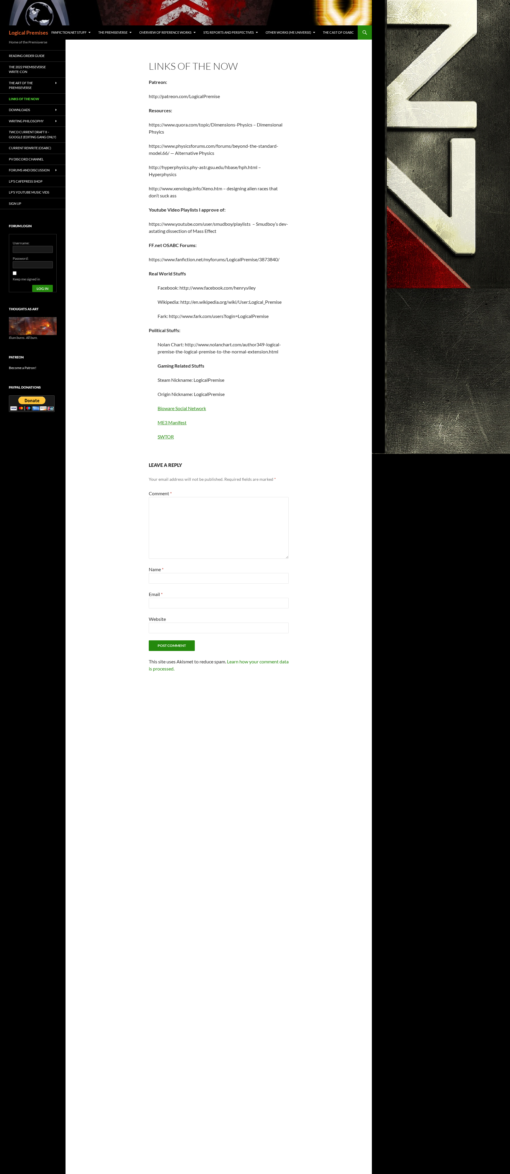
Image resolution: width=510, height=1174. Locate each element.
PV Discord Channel (26, 159)
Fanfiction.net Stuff (68, 32)
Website (157, 619)
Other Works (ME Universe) (288, 32)
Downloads (19, 110)
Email (156, 594)
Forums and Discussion (29, 170)
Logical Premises (28, 32)
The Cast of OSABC (338, 32)
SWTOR (166, 436)
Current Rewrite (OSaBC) (30, 148)
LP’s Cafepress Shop (25, 181)
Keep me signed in (26, 279)
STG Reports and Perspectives (228, 32)
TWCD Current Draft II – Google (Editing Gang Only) (32, 134)
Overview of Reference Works (165, 32)
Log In (42, 288)
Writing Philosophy (26, 121)
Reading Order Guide (27, 56)
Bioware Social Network (182, 408)
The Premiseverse (113, 32)
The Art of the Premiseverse (21, 85)
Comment (160, 493)
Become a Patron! (22, 368)
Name (156, 569)
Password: (21, 258)
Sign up (15, 203)
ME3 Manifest (172, 422)
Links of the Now (24, 99)
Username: (21, 243)
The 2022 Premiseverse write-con (27, 69)
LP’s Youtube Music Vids (29, 192)
